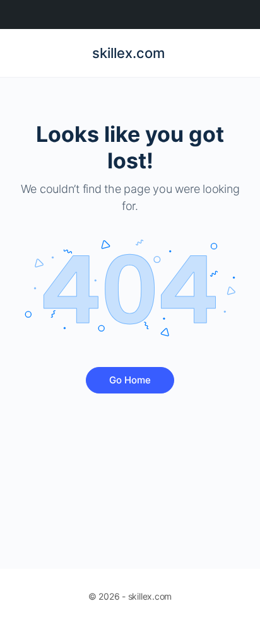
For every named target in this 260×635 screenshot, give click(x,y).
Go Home (130, 380)
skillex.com (128, 53)
